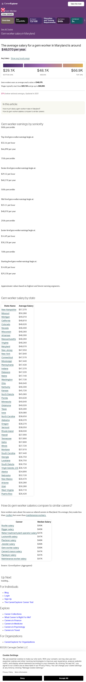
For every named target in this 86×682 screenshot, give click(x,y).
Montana (5, 450)
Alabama (5, 420)
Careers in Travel (12, 630)
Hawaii (4, 435)
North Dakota (7, 394)
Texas (4, 409)
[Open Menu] (35, 4)
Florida (4, 398)
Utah (3, 486)
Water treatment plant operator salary (19, 533)
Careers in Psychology (14, 627)
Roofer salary (7, 526)
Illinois (4, 446)
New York (5, 354)
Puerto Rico (6, 494)
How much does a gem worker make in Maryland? (21, 109)
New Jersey (7, 350)
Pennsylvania (7, 365)
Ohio (3, 383)
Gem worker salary (10, 548)
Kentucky (5, 387)
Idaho (4, 442)
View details (7, 14)
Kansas (4, 391)
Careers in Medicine (13, 624)
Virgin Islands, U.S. (9, 468)
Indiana (4, 369)
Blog (6, 593)
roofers (9, 515)
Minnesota (6, 402)
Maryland (5, 347)
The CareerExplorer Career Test (18, 602)
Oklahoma (6, 406)
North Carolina (8, 417)
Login (7, 596)
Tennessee (6, 439)
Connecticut (7, 358)
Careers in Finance (12, 621)
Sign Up (8, 599)
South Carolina (8, 453)
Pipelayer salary (8, 555)
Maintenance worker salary (13, 559)
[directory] (43, 107)
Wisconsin (6, 332)
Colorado (5, 324)
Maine (4, 376)
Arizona (5, 483)
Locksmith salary (9, 537)
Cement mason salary (11, 551)
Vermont (5, 428)
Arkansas (5, 335)
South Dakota (7, 464)
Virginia (4, 343)
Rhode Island (7, 431)
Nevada (5, 328)
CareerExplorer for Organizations (19, 642)
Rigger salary (7, 529)
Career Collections (13, 614)
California (5, 321)
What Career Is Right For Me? (17, 617)
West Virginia (7, 490)
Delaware (5, 372)
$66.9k (77, 72)
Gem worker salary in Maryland (18, 33)
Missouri (5, 313)
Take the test (76, 4)
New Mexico (7, 479)
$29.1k (9, 72)
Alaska (4, 472)
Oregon (5, 424)
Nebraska (6, 475)
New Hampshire (8, 310)
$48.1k (43, 72)
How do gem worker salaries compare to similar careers (23, 111)
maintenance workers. (36, 515)
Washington (7, 380)
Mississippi (6, 361)
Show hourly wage (20, 58)
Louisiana (5, 461)
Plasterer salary (8, 540)
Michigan (5, 317)
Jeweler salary (8, 544)
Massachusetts (8, 339)
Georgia (5, 457)
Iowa (3, 413)
